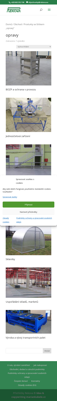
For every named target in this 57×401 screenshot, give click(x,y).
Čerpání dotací (21, 381)
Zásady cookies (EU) (27, 385)
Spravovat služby (10, 197)
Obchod (18, 24)
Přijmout (28, 204)
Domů (9, 24)
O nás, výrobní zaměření (18, 365)
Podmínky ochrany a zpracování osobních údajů (34, 220)
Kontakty (35, 381)
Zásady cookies (6, 220)
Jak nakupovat (40, 365)
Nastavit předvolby (28, 212)
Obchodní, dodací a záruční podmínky (27, 369)
